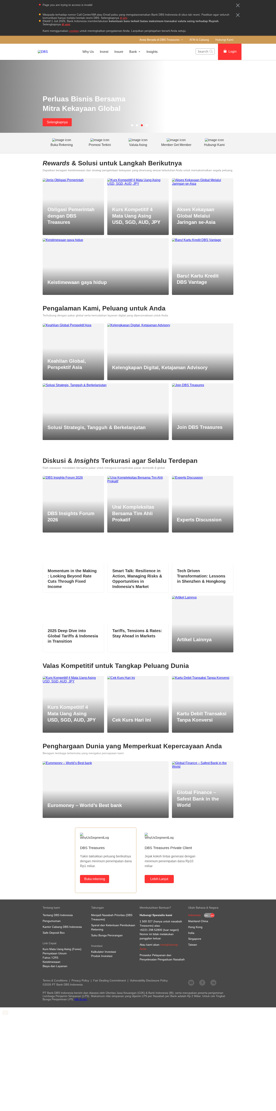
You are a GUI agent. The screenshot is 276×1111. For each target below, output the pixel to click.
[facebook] (202, 982)
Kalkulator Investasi (103, 951)
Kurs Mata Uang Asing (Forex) (62, 949)
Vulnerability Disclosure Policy (149, 980)
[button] (237, 5)
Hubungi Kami (224, 39)
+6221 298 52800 (151, 929)
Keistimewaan (51, 961)
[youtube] (191, 982)
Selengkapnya (57, 122)
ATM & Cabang (199, 39)
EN (206, 915)
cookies (74, 30)
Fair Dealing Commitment (109, 980)
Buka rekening (94, 879)
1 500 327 (146, 921)
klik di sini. (81, 999)
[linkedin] (213, 982)
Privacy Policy (80, 980)
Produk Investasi (101, 956)
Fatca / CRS (50, 957)
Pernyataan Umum (55, 953)
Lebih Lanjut (159, 879)
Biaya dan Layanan (55, 966)
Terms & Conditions (55, 980)
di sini (123, 17)
